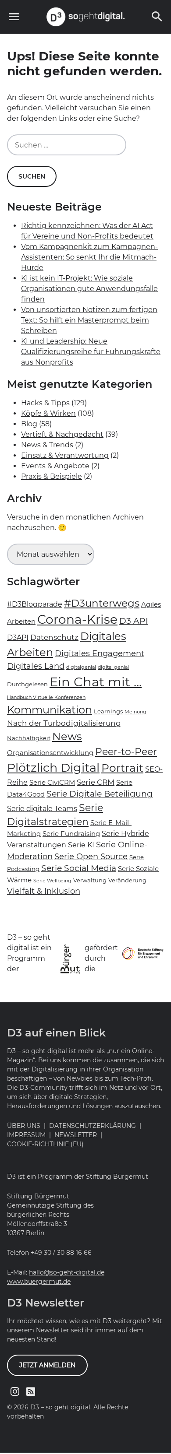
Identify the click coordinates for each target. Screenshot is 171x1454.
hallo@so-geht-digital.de (66, 1272)
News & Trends (47, 445)
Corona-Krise (77, 619)
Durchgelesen (27, 684)
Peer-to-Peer (126, 752)
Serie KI (81, 845)
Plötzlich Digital (53, 767)
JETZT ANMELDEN (47, 1365)
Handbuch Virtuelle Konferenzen (46, 697)
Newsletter (75, 1135)
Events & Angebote (55, 466)
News (67, 736)
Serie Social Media (78, 868)
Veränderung (127, 880)
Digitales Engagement (99, 653)
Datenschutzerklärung (92, 1126)
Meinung (135, 712)
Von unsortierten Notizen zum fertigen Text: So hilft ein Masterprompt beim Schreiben (89, 320)
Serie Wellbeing (52, 881)
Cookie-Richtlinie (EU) (45, 1144)
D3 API (133, 621)
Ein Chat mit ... (96, 681)
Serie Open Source (91, 856)
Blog (29, 424)
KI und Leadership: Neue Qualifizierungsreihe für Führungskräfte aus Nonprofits (90, 351)
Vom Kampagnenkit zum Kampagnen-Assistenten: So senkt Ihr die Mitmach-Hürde (89, 257)
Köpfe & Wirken (48, 413)
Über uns (23, 1126)
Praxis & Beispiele (51, 476)
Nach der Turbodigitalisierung (64, 723)
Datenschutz (54, 637)
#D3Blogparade (34, 604)
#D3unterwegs (101, 603)
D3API (17, 637)
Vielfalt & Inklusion (43, 891)
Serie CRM (95, 782)
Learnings (108, 711)
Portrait (122, 767)
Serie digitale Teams (42, 808)
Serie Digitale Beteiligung (99, 794)
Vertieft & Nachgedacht (62, 434)
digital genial (113, 667)
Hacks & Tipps (45, 403)
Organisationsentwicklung (50, 753)
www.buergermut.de (39, 1281)
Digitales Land (35, 666)
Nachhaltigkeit (28, 737)
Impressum (26, 1135)
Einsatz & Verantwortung (65, 455)
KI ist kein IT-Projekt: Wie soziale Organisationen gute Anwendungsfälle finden (89, 288)
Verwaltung (90, 880)
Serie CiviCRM (52, 783)
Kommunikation (49, 709)
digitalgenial (81, 667)
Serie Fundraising (71, 834)
